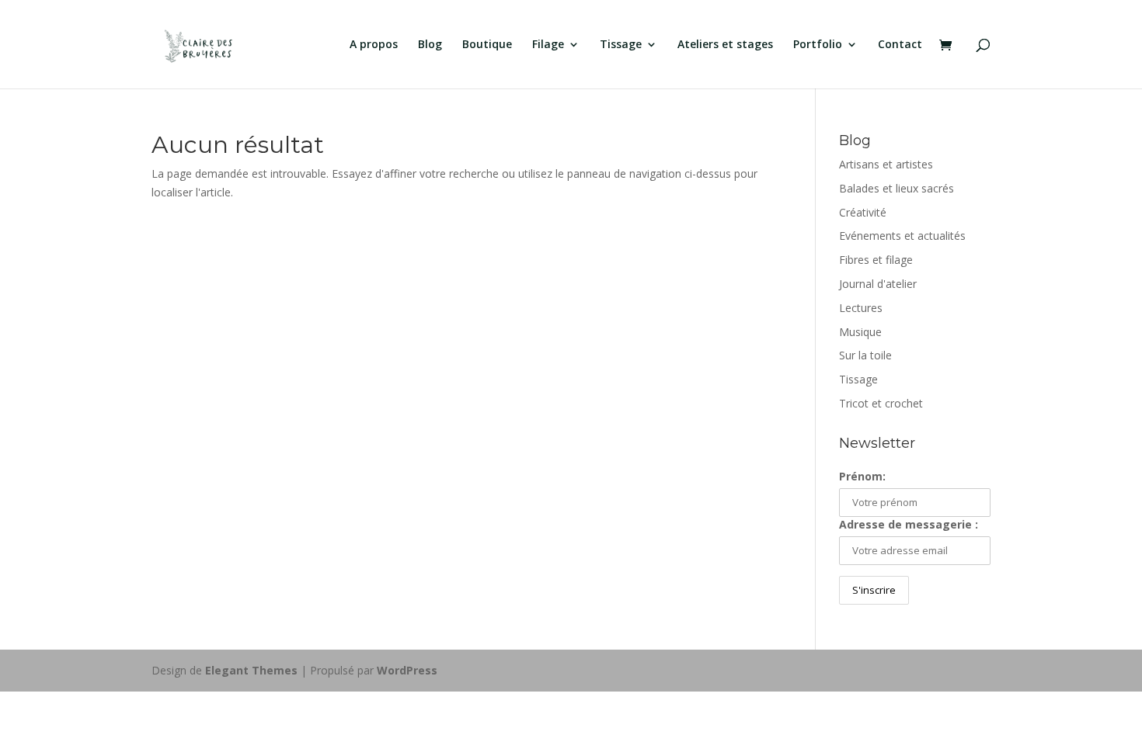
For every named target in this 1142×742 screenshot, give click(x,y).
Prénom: (862, 476)
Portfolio (817, 45)
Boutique (487, 45)
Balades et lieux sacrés (896, 188)
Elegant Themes (251, 670)
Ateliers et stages (725, 45)
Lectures (861, 307)
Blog (430, 45)
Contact (900, 45)
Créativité (862, 212)
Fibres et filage (876, 259)
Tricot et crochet (881, 403)
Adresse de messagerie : (908, 524)
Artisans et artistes (886, 164)
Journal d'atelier (878, 283)
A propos (374, 45)
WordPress (407, 670)
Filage (548, 45)
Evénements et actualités (902, 235)
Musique (860, 331)
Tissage (621, 45)
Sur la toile (865, 355)
